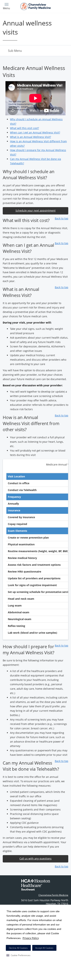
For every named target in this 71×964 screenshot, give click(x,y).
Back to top (61, 218)
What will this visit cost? (24, 128)
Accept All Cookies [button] (44, 947)
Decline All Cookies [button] (18, 947)
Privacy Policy (31, 938)
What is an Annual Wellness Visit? (30, 137)
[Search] (60, 6)
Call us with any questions (35, 858)
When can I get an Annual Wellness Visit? (35, 132)
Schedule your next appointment (35, 210)
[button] (18, 955)
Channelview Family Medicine (53, 895)
